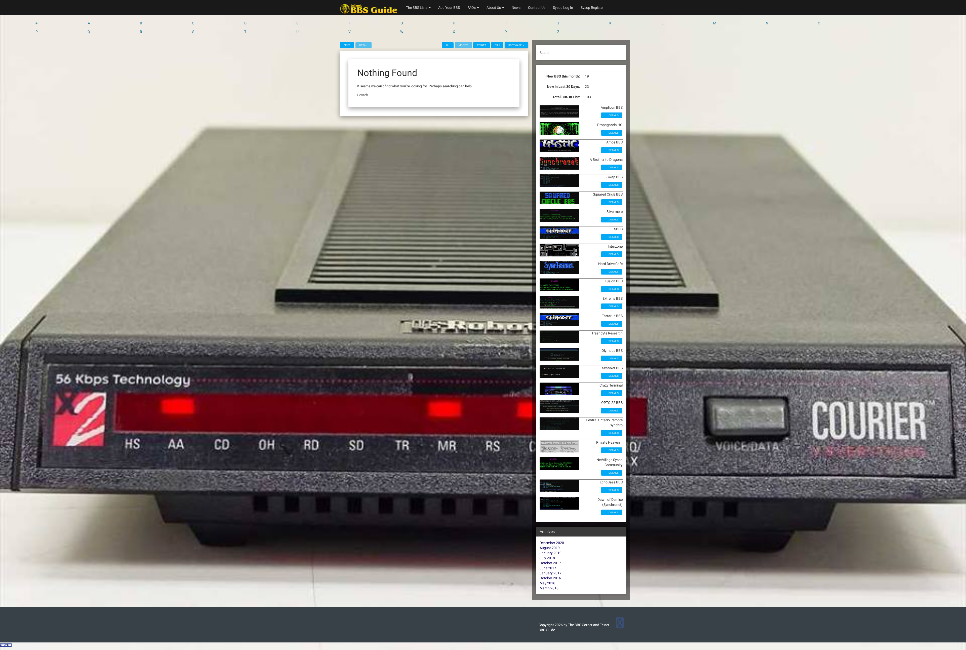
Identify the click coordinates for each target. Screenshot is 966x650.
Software (515, 45)
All (448, 45)
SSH (497, 45)
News (516, 8)
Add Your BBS (449, 8)
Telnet (481, 45)
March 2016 (549, 588)
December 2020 (552, 543)
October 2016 (550, 578)
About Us (494, 8)
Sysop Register (592, 8)
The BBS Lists (417, 8)
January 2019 (550, 553)
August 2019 (550, 548)
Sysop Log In (563, 8)
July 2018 (547, 558)
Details (613, 115)
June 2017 (548, 568)
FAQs (471, 8)
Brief (347, 45)
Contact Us (536, 8)
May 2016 (547, 583)
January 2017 (550, 573)
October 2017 (550, 563)
